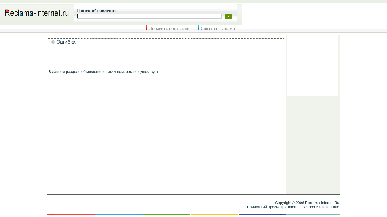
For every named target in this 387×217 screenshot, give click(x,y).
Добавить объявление (170, 28)
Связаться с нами (218, 28)
